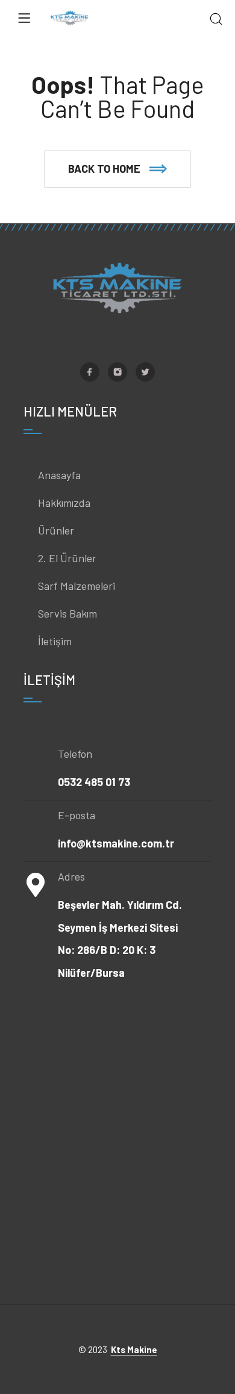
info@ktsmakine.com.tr (116, 843)
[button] (117, 169)
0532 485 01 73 (94, 781)
